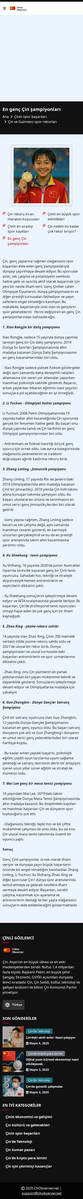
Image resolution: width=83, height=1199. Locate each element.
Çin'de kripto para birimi (45, 1054)
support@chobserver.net (42, 1193)
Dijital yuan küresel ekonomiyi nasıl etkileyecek (52, 1061)
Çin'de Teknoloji (39, 1031)
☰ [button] (4, 8)
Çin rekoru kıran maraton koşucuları (23, 216)
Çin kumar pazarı (20, 1149)
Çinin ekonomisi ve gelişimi (29, 1116)
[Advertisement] (41, 58)
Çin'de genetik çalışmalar (44, 1086)
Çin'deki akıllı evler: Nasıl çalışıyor (51, 1037)
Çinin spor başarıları (23, 1133)
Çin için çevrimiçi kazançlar (29, 1166)
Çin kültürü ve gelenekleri (28, 1125)
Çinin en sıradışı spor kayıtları (20, 229)
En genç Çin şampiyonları (18, 241)
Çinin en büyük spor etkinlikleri (64, 216)
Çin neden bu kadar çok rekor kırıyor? (63, 229)
